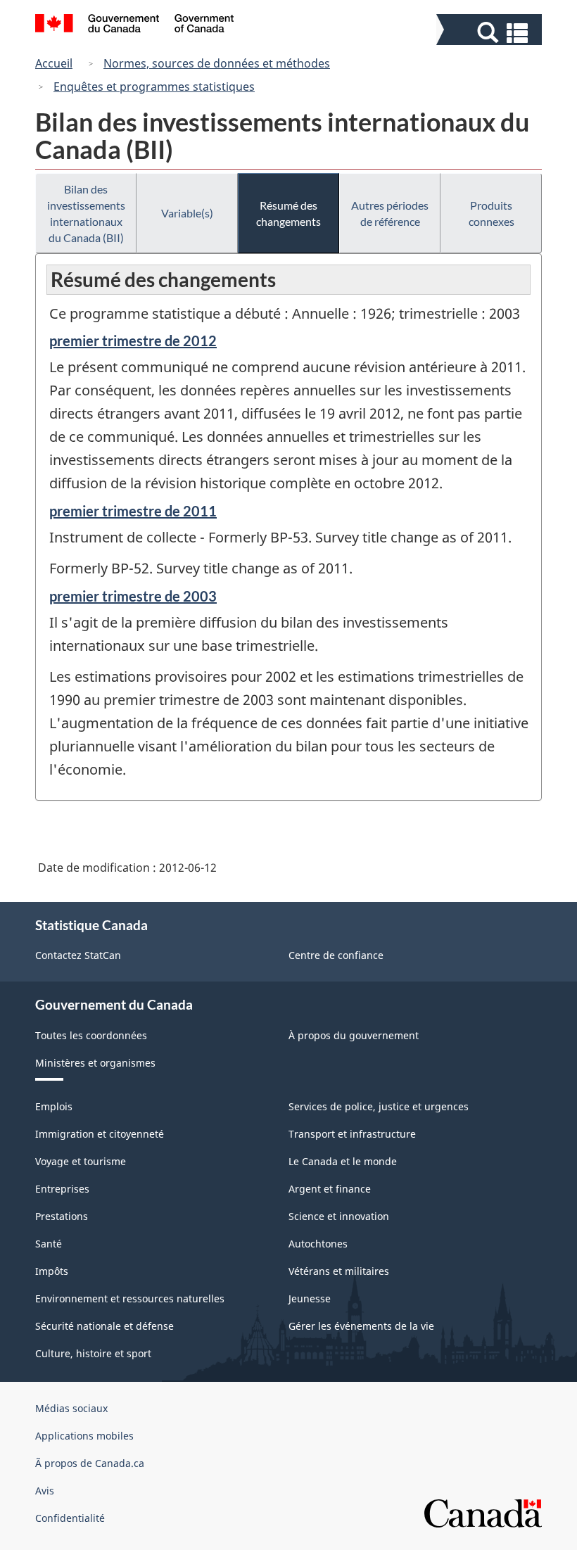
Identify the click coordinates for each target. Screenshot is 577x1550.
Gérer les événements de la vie (361, 1326)
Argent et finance (329, 1188)
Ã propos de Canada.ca (89, 1463)
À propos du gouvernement (353, 1035)
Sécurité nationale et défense (104, 1326)
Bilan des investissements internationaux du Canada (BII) (86, 213)
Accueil (53, 63)
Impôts (51, 1271)
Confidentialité (70, 1518)
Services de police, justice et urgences (378, 1106)
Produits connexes (491, 213)
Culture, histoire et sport (93, 1353)
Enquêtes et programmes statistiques (154, 86)
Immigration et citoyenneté (99, 1134)
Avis (44, 1490)
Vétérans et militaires (338, 1271)
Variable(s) (187, 213)
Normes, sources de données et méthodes (216, 63)
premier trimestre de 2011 (133, 510)
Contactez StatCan (78, 955)
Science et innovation (338, 1216)
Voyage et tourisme (80, 1161)
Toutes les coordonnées (91, 1035)
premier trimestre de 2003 (133, 595)
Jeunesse (309, 1298)
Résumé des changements (288, 213)
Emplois (53, 1106)
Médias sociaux (71, 1408)
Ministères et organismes (95, 1062)
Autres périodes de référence (390, 213)
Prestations (61, 1216)
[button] (491, 32)
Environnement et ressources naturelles (129, 1298)
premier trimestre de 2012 (133, 340)
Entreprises (62, 1188)
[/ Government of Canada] (134, 25)
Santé (48, 1243)
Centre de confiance (335, 955)
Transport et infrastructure (352, 1134)
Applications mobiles (84, 1435)
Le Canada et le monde (342, 1161)
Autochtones (318, 1243)
